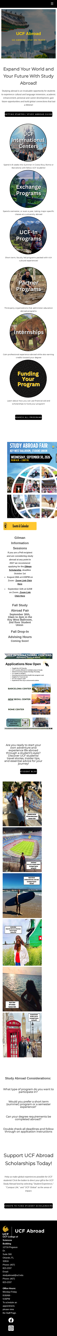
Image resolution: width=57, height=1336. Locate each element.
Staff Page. (11, 1313)
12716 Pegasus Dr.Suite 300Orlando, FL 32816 (10, 1254)
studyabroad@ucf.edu (13, 1275)
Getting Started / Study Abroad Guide (28, 114)
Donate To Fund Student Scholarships (28, 1206)
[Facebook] (11, 1321)
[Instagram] (11, 1329)
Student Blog (28, 771)
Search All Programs (28, 417)
